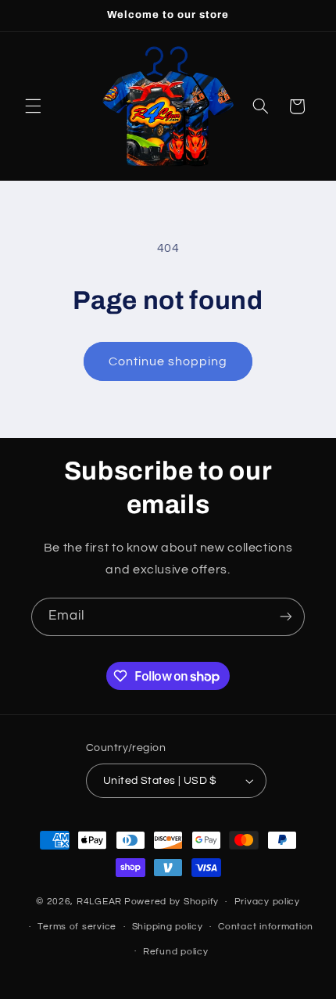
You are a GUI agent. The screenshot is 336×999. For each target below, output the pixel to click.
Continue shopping (168, 361)
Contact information (265, 926)
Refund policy (176, 951)
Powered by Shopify (171, 901)
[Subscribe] (286, 617)
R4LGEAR (99, 901)
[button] (33, 106)
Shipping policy (167, 926)
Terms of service (77, 926)
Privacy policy (267, 901)
